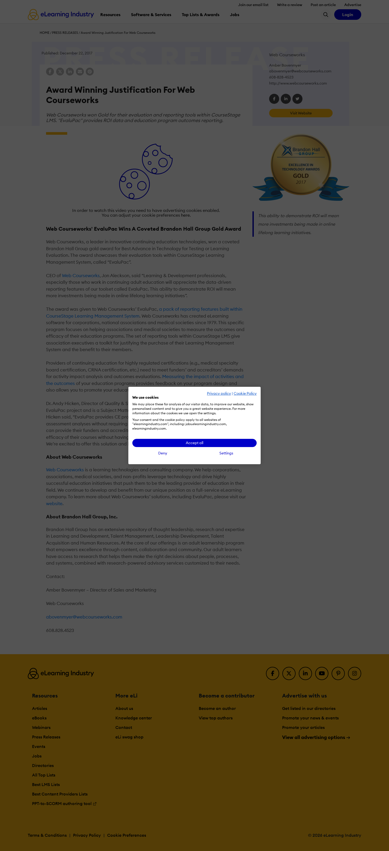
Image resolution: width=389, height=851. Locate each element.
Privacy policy (219, 393)
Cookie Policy (245, 393)
